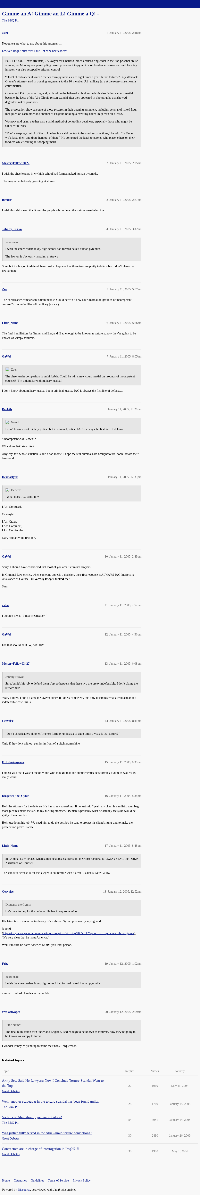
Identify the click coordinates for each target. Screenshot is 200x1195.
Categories (20, 1180)
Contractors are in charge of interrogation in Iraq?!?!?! (40, 1149)
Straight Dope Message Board (20, 4)
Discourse (24, 1189)
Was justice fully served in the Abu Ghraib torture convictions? (47, 1133)
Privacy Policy (82, 1180)
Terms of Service (58, 1180)
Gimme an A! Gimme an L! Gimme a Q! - (50, 14)
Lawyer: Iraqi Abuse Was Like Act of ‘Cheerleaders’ (34, 51)
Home (6, 1180)
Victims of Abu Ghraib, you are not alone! (32, 1117)
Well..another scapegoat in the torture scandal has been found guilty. (50, 1101)
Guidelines (37, 1180)
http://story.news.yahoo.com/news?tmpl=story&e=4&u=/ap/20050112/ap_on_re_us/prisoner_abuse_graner (68, 933)
